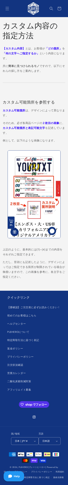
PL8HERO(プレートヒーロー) (32, 467)
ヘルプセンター (16, 324)
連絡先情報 (58, 477)
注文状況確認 (15, 365)
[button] (7, 9)
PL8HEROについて (18, 332)
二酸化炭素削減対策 (19, 381)
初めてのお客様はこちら (21, 315)
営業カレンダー (16, 373)
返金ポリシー (15, 348)
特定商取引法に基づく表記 (23, 340)
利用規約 (60, 471)
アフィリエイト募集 (19, 389)
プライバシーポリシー (20, 357)
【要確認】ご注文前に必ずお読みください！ (33, 307)
